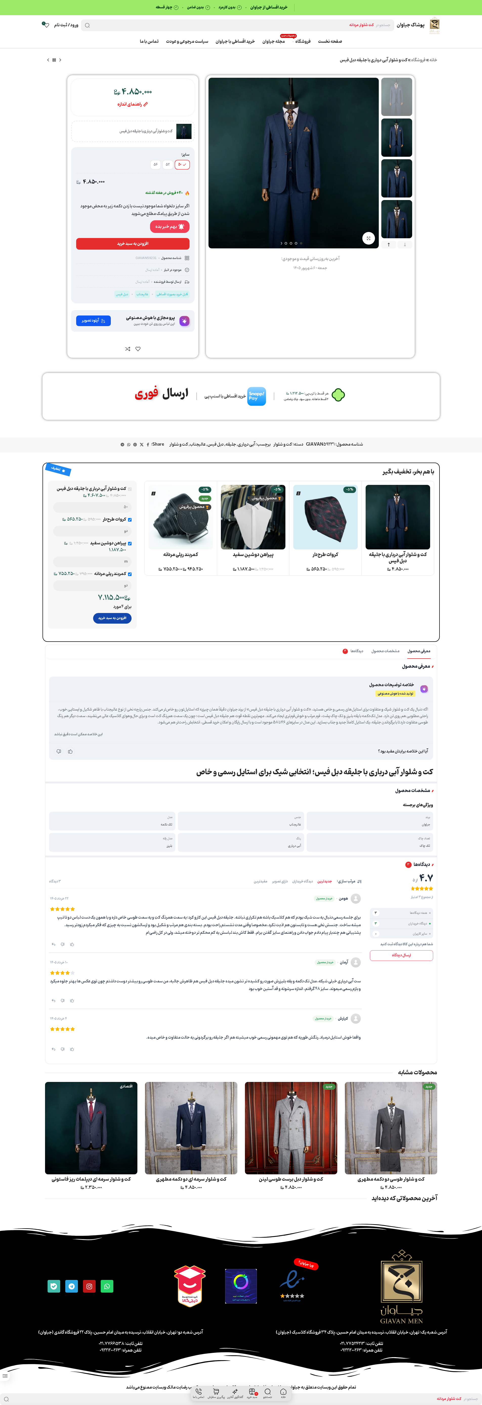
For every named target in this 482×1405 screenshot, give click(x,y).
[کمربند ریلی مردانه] (181, 517)
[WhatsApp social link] (129, 445)
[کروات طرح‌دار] (325, 517)
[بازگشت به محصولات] (54, 60)
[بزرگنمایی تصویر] (368, 238)
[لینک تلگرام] (122, 445)
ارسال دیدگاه (401, 955)
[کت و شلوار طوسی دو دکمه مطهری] (391, 1128)
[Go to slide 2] (296, 243)
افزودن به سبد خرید (112, 618)
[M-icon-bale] (54, 1286)
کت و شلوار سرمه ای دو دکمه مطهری (191, 1179)
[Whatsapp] (107, 1286)
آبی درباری (246, 444)
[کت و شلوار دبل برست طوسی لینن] (291, 1128)
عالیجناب (198, 444)
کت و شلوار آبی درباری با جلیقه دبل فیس (398, 558)
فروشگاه (418, 60)
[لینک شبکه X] (141, 445)
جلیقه (230, 444)
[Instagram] (89, 1286)
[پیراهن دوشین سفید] (253, 517)
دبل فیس (215, 444)
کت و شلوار (282, 444)
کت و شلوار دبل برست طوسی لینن (291, 1179)
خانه (433, 60)
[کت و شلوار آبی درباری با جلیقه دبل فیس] (398, 517)
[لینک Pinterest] (135, 445)
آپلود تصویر (90, 320)
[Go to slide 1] (301, 243)
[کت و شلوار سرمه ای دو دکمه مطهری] (191, 1128)
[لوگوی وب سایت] (434, 25)
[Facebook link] (148, 445)
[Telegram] (71, 1286)
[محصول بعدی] (48, 60)
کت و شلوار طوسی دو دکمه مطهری (391, 1179)
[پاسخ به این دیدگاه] (53, 944)
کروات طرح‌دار (325, 555)
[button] (404, 245)
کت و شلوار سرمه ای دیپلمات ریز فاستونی (91, 1179)
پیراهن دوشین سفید (253, 555)
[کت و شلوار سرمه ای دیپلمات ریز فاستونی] (91, 1128)
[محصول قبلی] (60, 60)
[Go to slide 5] (281, 243)
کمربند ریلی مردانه (180, 555)
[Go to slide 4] (286, 243)
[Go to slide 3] (291, 243)
